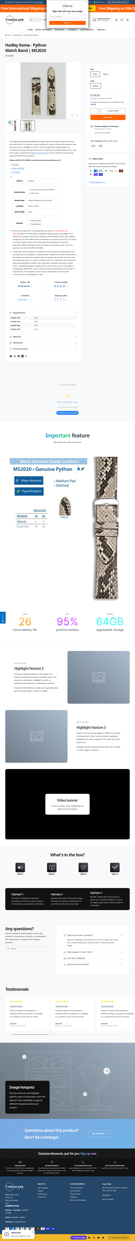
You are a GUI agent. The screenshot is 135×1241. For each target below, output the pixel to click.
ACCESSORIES (86, 30)
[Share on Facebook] (10, 356)
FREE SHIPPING (18, 168)
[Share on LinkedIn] (22, 356)
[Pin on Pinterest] (18, 356)
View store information (102, 132)
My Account (100, 2)
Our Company (43, 1188)
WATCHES (59, 30)
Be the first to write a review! (67, 413)
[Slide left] (72, 115)
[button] (127, 19)
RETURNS (16, 172)
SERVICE (101, 30)
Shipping (93, 98)
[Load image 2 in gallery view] (28, 125)
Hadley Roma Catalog (38, 153)
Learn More (120, 8)
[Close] (32, 1232)
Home (9, 35)
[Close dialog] (87, 2)
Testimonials (42, 1194)
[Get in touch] (122, 19)
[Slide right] (76, 115)
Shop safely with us (98, 182)
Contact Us (42, 1197)
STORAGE (72, 30)
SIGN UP (67, 23)
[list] (67, 622)
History (40, 1191)
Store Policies (75, 1191)
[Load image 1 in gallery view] (12, 125)
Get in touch (98, 1134)
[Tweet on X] (14, 356)
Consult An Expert (36, 2)
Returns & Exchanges (78, 1200)
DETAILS (16, 165)
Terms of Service (76, 1188)
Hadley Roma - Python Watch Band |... (26, 35)
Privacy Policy (75, 1194)
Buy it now (108, 117)
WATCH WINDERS (43, 30)
